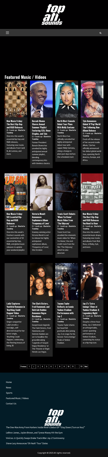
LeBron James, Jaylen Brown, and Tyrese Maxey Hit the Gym (34, 432)
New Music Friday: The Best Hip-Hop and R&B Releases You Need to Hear (91, 218)
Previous (23, 366)
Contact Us (11, 403)
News (8, 387)
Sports (9, 392)
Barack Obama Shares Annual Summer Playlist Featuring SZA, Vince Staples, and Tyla (41, 127)
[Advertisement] (54, 56)
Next (86, 366)
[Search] (100, 32)
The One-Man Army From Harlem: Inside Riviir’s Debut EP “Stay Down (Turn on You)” (45, 427)
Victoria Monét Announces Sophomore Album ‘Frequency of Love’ (40, 218)
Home (9, 382)
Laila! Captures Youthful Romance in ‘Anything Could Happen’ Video (16, 308)
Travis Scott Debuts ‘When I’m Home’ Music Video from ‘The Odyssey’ (66, 218)
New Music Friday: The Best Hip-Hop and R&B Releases (15, 124)
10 (68, 366)
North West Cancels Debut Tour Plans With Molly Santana (66, 124)
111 (81, 366)
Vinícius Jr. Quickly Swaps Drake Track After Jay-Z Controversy (35, 438)
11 (72, 366)
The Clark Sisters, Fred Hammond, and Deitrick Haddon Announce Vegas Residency (40, 310)
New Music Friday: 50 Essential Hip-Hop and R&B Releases (15, 218)
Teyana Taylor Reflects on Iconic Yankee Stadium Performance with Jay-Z (65, 310)
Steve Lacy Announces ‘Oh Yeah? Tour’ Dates (27, 443)
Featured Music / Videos (17, 398)
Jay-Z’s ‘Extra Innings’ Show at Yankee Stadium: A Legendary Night (91, 308)
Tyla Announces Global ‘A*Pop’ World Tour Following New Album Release (91, 125)
